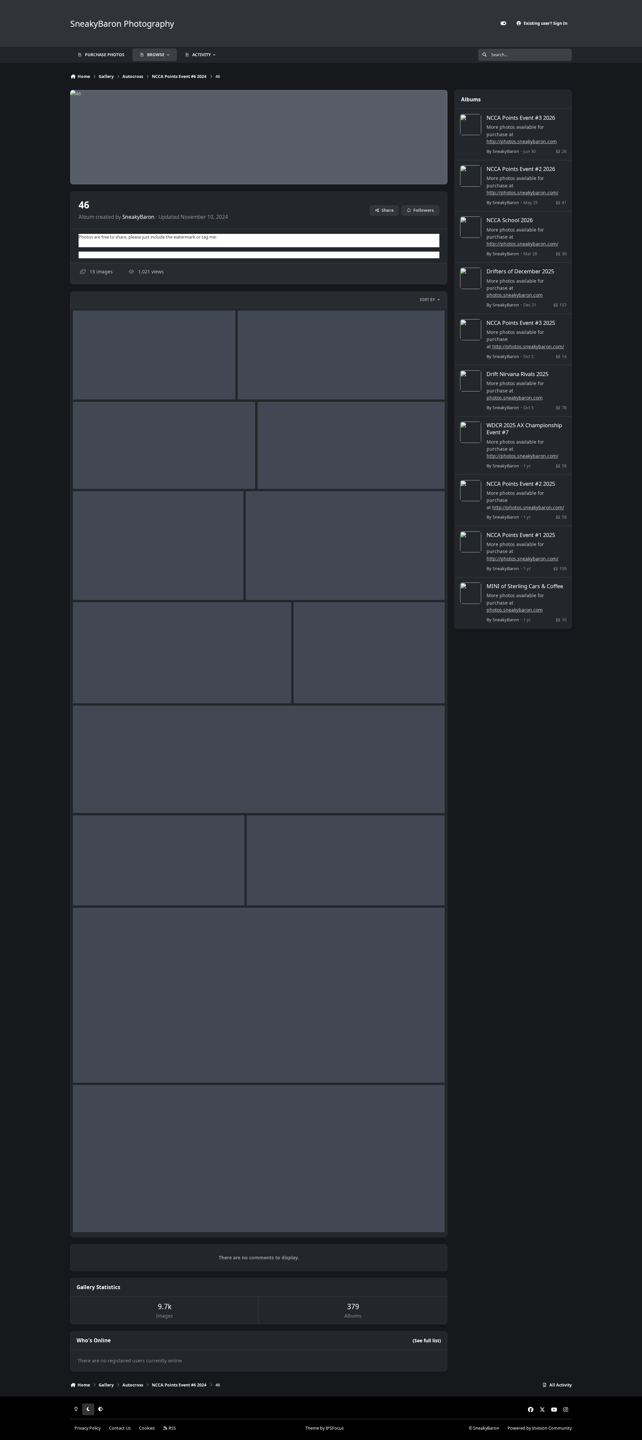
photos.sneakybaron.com (515, 295)
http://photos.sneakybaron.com (522, 141)
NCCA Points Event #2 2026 (521, 169)
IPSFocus (335, 1428)
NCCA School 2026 (510, 220)
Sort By (427, 299)
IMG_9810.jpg (257, 383)
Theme (312, 1428)
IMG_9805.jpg (93, 584)
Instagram (89, 255)
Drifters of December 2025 (520, 271)
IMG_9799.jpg (93, 797)
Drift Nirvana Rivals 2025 (517, 374)
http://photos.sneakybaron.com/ (522, 192)
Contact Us (120, 1428)
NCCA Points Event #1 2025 (521, 535)
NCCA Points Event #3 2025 (521, 323)
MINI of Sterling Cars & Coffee (525, 586)
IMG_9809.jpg (93, 472)
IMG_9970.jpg (93, 383)
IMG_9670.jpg (93, 1067)
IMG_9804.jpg (265, 584)
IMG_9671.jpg (266, 889)
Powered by (540, 1428)
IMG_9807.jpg (277, 472)
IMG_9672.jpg (93, 889)
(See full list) (427, 1340)
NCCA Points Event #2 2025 (521, 483)
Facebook (88, 244)
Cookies (147, 1428)
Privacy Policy (88, 1428)
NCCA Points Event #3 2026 (521, 117)
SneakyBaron (138, 216)
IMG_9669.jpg (93, 1216)
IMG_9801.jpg (313, 687)
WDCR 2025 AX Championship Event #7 (524, 428)
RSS (172, 1428)
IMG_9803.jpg (93, 687)
